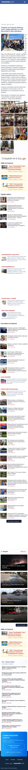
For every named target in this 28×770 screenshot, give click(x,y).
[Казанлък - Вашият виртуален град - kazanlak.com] (8, 2)
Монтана (10, 768)
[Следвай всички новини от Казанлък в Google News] (13, 157)
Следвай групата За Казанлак (13, 752)
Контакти (20, 759)
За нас (6, 759)
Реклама (13, 759)
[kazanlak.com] (19, 763)
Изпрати (24, 551)
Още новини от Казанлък (13, 521)
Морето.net (7, 768)
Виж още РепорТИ (21, 625)
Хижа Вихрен (15, 768)
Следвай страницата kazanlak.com (14, 746)
